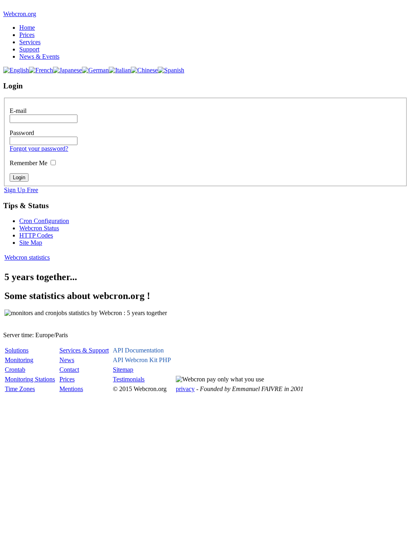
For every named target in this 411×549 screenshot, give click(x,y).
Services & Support (84, 350)
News (66, 359)
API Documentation (138, 350)
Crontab (15, 369)
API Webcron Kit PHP (142, 359)
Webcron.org (19, 13)
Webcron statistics (27, 257)
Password (22, 132)
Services (30, 42)
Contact (69, 369)
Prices (27, 34)
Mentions (71, 388)
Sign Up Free (21, 189)
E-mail (18, 110)
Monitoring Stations (30, 379)
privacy (185, 388)
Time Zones (20, 388)
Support (29, 49)
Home (27, 27)
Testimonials (128, 379)
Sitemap (123, 369)
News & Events (39, 56)
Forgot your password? (39, 148)
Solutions (16, 350)
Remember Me (28, 163)
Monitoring (19, 359)
